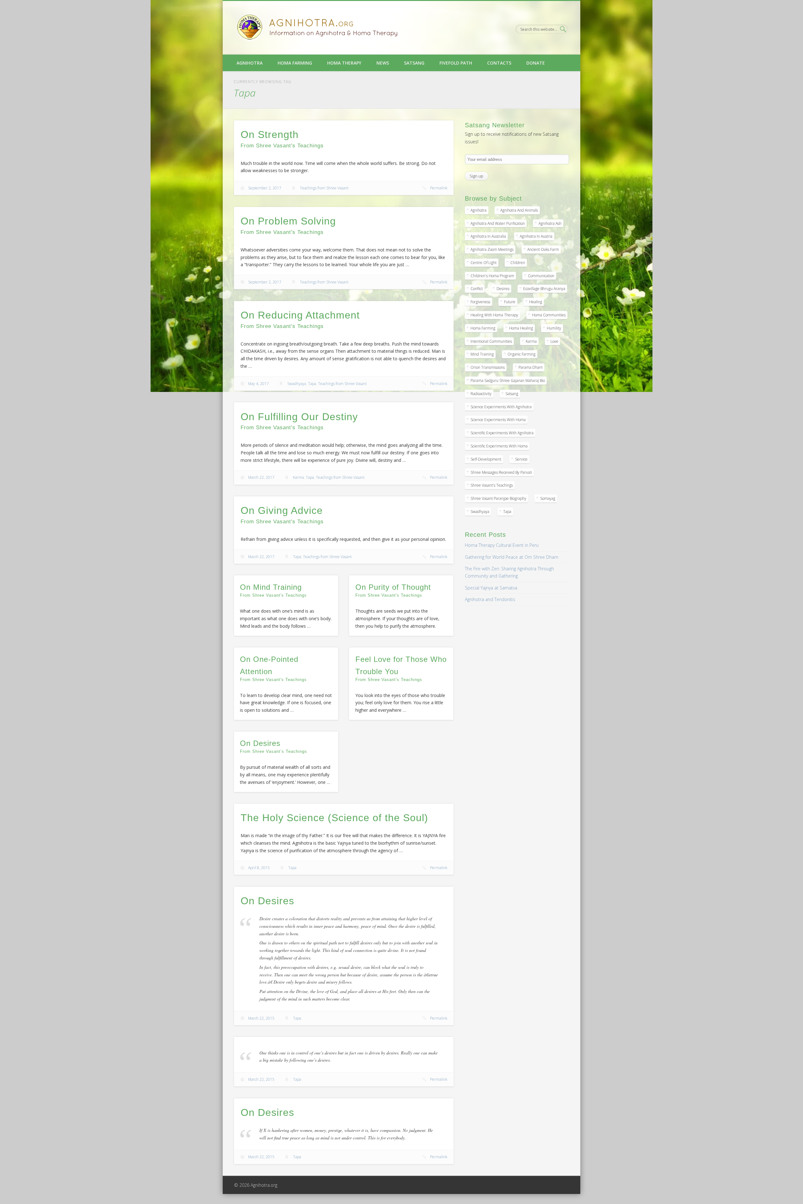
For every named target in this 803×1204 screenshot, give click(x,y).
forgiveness (480, 301)
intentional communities (491, 341)
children (517, 262)
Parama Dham (530, 367)
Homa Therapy (344, 63)
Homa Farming (295, 63)
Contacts (499, 63)
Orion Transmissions (488, 367)
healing (535, 301)
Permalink (438, 188)
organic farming (521, 354)
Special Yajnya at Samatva (491, 588)
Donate (535, 63)
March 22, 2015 (261, 1018)
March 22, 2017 (261, 477)
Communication (541, 275)
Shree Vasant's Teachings (492, 485)
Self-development (486, 459)
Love (554, 341)
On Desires (267, 900)
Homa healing (521, 328)
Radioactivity (481, 393)
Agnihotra (250, 63)
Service (521, 459)
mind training (482, 354)
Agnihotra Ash (550, 223)
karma (531, 341)
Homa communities (549, 315)
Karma (298, 477)
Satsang (414, 63)
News (382, 63)
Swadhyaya (296, 383)
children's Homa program (492, 275)
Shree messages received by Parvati (501, 472)
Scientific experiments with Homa (499, 446)
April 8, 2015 (259, 867)
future (509, 301)
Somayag (547, 498)
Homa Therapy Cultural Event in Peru (502, 545)
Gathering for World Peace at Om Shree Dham (511, 557)
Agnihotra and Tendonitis (490, 599)
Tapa (312, 383)
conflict (477, 288)
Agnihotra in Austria (536, 236)
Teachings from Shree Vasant (324, 188)
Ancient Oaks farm (543, 249)
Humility (554, 328)
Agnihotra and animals (519, 210)
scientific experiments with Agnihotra (502, 433)
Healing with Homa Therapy (494, 315)
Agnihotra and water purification (498, 223)
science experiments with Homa (498, 419)
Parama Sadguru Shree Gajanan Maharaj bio (508, 380)
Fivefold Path (455, 63)
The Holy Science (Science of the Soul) (334, 817)
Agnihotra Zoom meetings (492, 249)
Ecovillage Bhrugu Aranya (544, 288)
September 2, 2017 (264, 188)
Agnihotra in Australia (488, 236)
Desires (503, 288)
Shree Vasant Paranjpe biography (498, 498)
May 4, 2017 (258, 383)
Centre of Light (484, 262)
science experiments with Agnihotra (501, 406)
